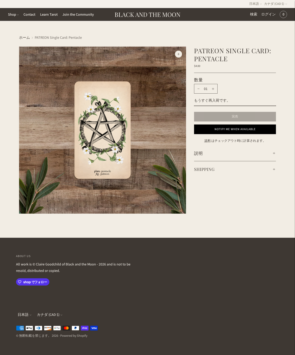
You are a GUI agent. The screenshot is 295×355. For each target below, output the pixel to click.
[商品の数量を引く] (198, 88)
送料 (207, 141)
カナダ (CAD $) (274, 4)
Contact (29, 14)
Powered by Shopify (73, 336)
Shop (12, 14)
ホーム (24, 37)
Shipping (204, 169)
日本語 (254, 4)
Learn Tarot (49, 14)
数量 (198, 79)
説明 (198, 153)
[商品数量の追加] (213, 88)
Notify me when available (235, 129)
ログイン (268, 14)
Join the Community (78, 14)
